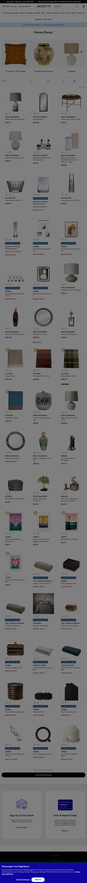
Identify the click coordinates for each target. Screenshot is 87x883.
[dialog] (43, 873)
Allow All (38, 880)
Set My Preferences (22, 880)
